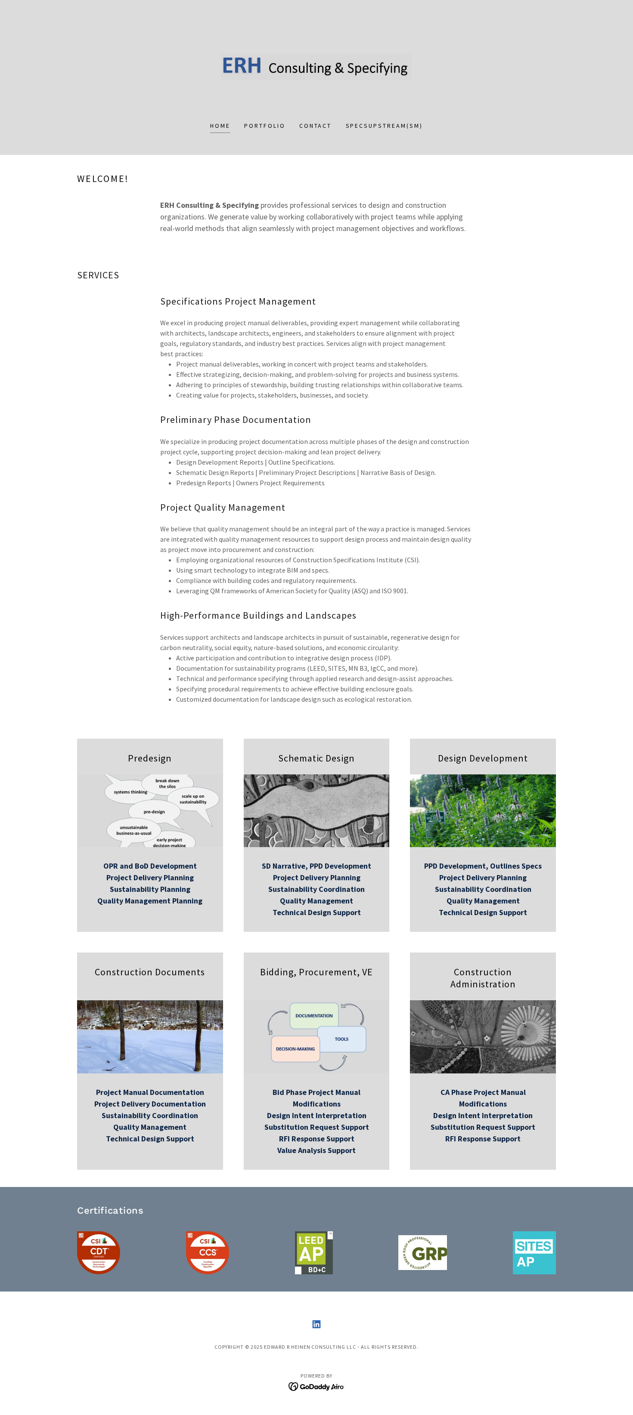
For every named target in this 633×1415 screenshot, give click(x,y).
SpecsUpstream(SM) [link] (384, 125)
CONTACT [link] (315, 125)
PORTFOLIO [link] (264, 125)
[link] (317, 66)
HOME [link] (220, 125)
